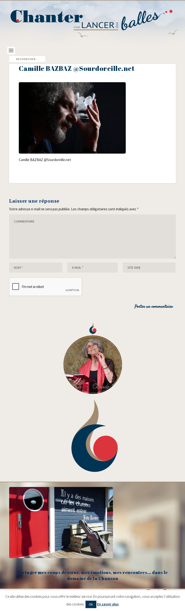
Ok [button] (91, 604)
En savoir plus (108, 604)
